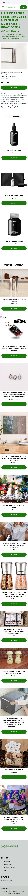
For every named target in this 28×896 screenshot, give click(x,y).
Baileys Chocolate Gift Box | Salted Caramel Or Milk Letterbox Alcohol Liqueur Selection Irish (14, 631)
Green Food (7, 861)
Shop (23, 7)
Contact (10, 891)
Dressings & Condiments (14, 72)
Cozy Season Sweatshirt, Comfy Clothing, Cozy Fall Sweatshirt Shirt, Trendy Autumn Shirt (14, 545)
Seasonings (4, 74)
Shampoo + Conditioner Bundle (14, 196)
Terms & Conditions (18, 891)
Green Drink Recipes (9, 867)
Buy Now (14, 87)
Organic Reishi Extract (14, 150)
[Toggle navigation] (3, 7)
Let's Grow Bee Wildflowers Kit (14, 770)
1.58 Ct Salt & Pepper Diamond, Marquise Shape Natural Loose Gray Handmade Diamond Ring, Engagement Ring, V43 (14, 395)
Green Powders (8, 864)
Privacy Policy (11, 893)
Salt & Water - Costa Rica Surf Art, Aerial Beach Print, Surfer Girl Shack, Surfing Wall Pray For (14, 458)
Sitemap (18, 893)
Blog (5, 870)
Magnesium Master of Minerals (14, 241)
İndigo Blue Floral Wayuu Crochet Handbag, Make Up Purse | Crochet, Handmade (14, 819)
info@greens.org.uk (6, 2)
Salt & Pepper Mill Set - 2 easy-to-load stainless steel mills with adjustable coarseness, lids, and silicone (14, 595)
